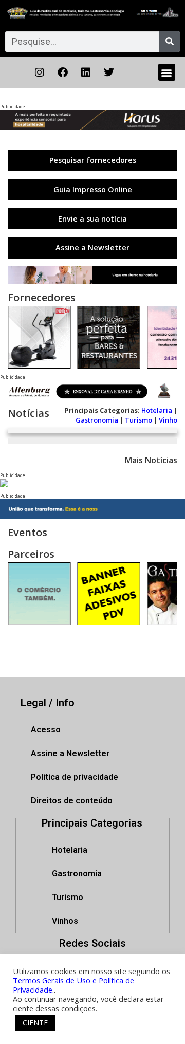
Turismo (138, 420)
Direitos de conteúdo (72, 800)
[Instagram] (39, 72)
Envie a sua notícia (92, 219)
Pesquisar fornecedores (92, 160)
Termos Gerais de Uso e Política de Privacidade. (73, 985)
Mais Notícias (151, 460)
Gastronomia (97, 420)
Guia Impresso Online (92, 189)
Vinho (168, 420)
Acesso (46, 730)
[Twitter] (109, 72)
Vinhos (65, 921)
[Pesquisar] (169, 41)
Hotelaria (156, 410)
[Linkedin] (86, 72)
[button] (166, 72)
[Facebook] (62, 72)
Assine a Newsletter (92, 247)
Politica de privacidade (74, 777)
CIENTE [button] (35, 1023)
